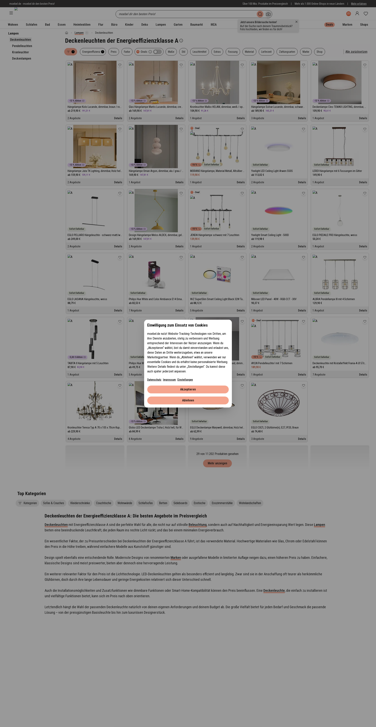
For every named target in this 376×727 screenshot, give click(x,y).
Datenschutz (154, 379)
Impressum (169, 379)
